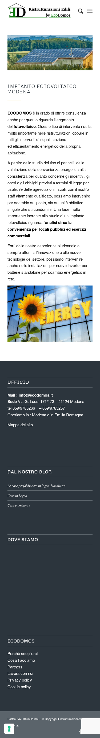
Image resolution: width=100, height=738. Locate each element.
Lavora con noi (20, 673)
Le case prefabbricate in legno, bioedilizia (36, 485)
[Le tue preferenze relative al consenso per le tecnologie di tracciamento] (9, 729)
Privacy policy (19, 680)
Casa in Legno (17, 495)
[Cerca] (78, 10)
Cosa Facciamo (21, 660)
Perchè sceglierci (22, 653)
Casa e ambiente (18, 505)
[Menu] (90, 10)
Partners (14, 666)
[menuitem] (78, 10)
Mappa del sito (20, 424)
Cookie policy (19, 686)
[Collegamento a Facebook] (81, 731)
